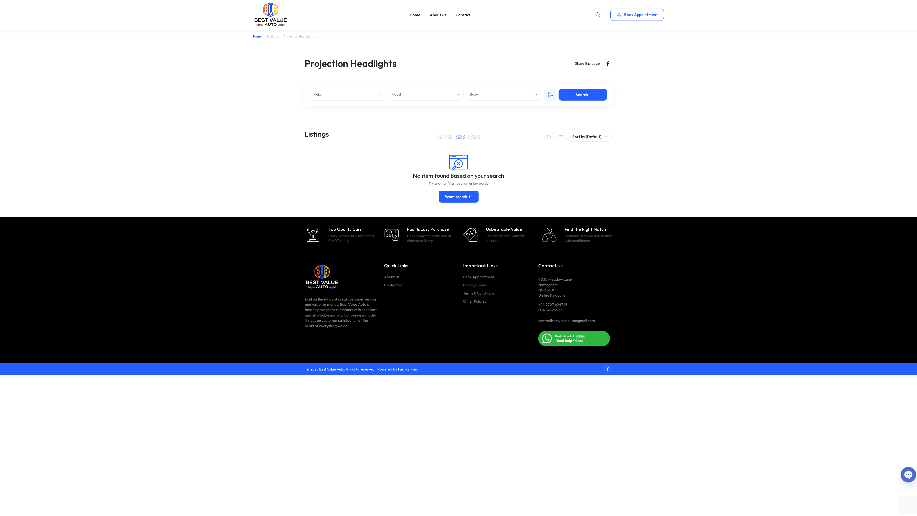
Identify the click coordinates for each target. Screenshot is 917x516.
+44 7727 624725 (552, 304)
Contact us (393, 285)
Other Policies (474, 301)
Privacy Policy (474, 285)
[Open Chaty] (908, 474)
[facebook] (608, 63)
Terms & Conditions (478, 293)
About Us (438, 14)
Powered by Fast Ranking (398, 369)
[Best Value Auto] (271, 14)
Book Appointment (641, 14)
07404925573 (550, 309)
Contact (463, 14)
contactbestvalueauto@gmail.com (566, 320)
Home (415, 14)
